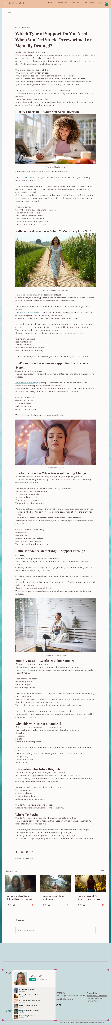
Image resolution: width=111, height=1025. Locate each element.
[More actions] (94, 27)
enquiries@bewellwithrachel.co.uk (70, 996)
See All (103, 871)
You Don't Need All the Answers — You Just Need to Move (90, 897)
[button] (106, 4)
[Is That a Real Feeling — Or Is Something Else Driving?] (20, 883)
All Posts (8, 13)
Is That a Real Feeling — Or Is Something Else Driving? (19, 897)
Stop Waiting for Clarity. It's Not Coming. (55, 897)
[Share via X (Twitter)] (22, 852)
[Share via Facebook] (16, 852)
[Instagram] (60, 1004)
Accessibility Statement (97, 996)
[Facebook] (57, 1004)
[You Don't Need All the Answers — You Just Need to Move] (90, 883)
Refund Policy (93, 1001)
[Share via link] (32, 852)
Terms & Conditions (95, 998)
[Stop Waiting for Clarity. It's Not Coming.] (55, 883)
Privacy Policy (92, 993)
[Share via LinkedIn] (27, 852)
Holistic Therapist (13, 1010)
